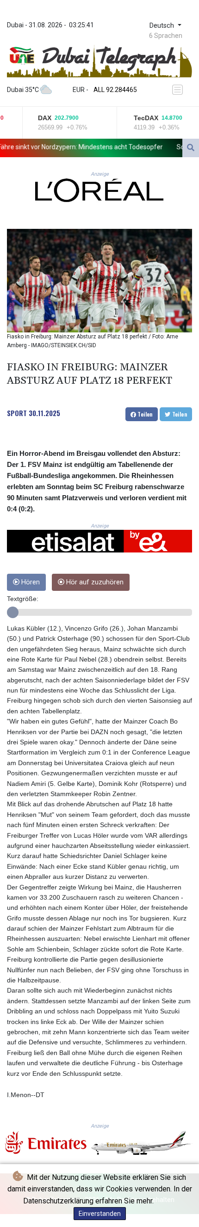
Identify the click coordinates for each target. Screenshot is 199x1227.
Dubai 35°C (23, 89)
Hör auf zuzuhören (94, 582)
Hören (29, 582)
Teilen (144, 414)
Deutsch (162, 26)
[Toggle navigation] (179, 90)
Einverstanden (100, 1213)
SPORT (17, 413)
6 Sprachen (165, 35)
